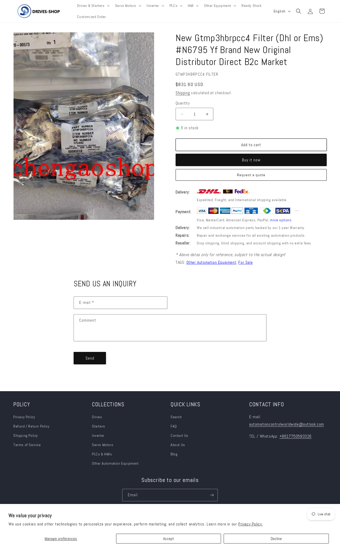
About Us (178, 444)
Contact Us (179, 435)
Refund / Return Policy (31, 426)
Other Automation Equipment (115, 463)
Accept (168, 538)
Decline (276, 538)
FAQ (174, 426)
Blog (174, 454)
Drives (97, 417)
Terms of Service (27, 444)
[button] (93, 5)
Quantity (183, 103)
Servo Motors (102, 444)
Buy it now (251, 159)
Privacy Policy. (250, 524)
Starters (98, 426)
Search (176, 417)
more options (280, 220)
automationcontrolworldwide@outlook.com (286, 424)
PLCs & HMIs (102, 454)
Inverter (98, 435)
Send (90, 358)
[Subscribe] (212, 495)
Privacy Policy (24, 417)
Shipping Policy (25, 435)
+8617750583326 (295, 436)
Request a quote (251, 174)
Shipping (183, 92)
